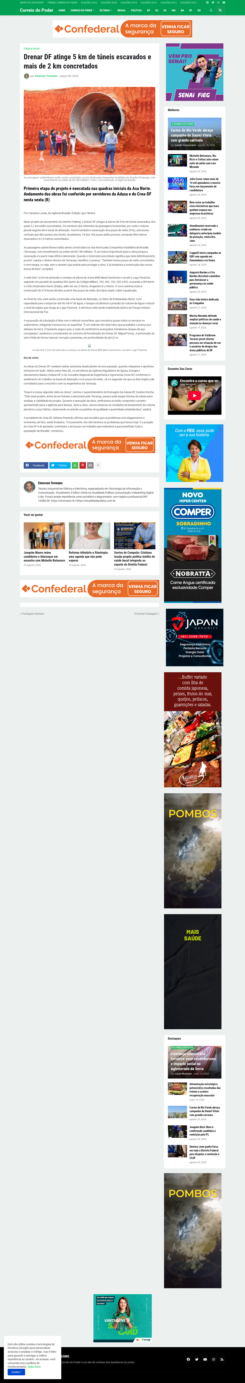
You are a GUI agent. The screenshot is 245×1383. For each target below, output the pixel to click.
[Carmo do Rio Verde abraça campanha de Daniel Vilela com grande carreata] (177, 1112)
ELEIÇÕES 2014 (169, 2)
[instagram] (218, 2)
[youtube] (223, 2)
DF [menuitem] (190, 10)
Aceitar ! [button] (16, 1372)
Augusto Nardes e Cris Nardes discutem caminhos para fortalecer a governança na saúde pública (204, 280)
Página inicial (31, 48)
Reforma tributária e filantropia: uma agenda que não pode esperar (88, 556)
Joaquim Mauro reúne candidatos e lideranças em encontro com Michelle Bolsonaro (44, 556)
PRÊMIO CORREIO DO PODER (62, 2)
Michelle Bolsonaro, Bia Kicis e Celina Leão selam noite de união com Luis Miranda (203, 161)
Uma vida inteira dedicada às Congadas (204, 301)
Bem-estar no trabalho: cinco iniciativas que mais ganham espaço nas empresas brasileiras (204, 208)
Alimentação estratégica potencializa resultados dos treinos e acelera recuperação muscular (205, 1089)
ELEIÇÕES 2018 (129, 2)
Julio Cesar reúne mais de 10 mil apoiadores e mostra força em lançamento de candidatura (204, 184)
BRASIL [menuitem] (122, 10)
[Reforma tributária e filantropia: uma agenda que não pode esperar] (89, 535)
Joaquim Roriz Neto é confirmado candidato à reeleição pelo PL (202, 1130)
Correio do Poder (36, 10)
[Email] (90, 465)
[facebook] (207, 2)
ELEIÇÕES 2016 (149, 2)
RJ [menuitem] (156, 10)
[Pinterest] (82, 465)
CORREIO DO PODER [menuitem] (81, 10)
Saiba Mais (34, 1366)
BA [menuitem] (182, 10)
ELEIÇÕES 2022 (89, 2)
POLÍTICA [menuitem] (136, 10)
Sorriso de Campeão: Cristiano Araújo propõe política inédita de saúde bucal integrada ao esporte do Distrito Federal (134, 558)
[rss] (222, 1359)
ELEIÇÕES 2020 (109, 2)
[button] (211, 10)
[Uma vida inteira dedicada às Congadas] (177, 304)
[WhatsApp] (75, 465)
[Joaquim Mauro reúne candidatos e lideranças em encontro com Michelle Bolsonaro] (44, 535)
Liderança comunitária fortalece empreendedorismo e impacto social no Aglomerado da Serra (193, 1061)
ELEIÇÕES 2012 (188, 2)
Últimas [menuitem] (105, 10)
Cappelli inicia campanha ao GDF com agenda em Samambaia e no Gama (205, 256)
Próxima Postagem (146, 613)
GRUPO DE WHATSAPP (32, 2)
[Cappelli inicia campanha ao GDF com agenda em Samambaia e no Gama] (177, 257)
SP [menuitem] (148, 10)
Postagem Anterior (33, 613)
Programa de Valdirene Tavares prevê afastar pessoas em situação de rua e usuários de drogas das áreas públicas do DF (205, 343)
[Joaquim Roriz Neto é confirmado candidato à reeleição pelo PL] (177, 1131)
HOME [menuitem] (62, 10)
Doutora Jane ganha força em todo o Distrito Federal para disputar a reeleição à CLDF (204, 1152)
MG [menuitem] (174, 10)
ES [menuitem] (165, 10)
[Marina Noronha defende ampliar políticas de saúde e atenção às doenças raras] (177, 320)
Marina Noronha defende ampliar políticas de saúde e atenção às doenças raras (205, 319)
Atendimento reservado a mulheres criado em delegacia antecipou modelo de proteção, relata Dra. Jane (205, 233)
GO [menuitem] (199, 10)
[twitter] (213, 2)
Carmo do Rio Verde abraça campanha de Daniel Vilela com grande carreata (192, 135)
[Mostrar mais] (98, 465)
